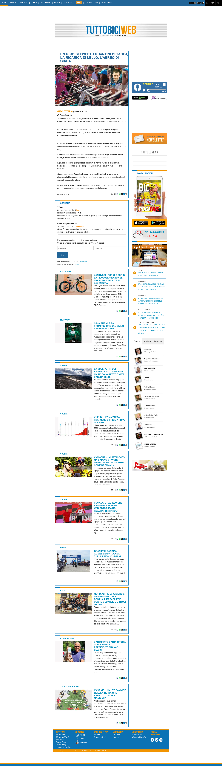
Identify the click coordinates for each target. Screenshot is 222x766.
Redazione (60, 739)
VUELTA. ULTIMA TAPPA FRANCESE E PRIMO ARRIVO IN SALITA (109, 420)
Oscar (81, 738)
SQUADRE (24, 3)
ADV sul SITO (137, 734)
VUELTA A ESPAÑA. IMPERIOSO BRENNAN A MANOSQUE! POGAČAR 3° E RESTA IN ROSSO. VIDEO (151, 315)
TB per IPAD (60, 734)
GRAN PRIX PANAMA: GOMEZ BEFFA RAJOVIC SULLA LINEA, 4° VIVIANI (107, 553)
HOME (4, 3)
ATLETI (34, 3)
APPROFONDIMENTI (69, 686)
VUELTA (64, 365)
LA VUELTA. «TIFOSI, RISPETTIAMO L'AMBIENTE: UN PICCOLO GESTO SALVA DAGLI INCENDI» (109, 372)
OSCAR (57, 3)
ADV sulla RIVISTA (139, 737)
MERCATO (65, 319)
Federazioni (158, 341)
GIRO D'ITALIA (65, 111)
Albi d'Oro (83, 742)
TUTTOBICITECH (92, 3)
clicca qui (83, 261)
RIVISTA (13, 3)
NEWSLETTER (107, 3)
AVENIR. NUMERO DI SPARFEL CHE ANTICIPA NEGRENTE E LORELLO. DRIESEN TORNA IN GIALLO (151, 301)
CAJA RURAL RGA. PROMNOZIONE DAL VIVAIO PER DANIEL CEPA (109, 326)
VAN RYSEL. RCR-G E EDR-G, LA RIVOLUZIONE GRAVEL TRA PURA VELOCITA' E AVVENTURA (109, 279)
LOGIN (63, 255)
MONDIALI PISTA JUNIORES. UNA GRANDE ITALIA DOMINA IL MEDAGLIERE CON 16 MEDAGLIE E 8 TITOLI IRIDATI (110, 599)
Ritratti (82, 735)
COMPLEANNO (67, 638)
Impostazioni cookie (63, 747)
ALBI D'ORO (68, 3)
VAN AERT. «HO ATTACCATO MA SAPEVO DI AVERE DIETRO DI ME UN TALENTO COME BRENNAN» (109, 461)
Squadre (97, 734)
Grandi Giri (147, 341)
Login (211, 2)
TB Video (116, 734)
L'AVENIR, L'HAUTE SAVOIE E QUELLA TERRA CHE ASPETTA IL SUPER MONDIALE (110, 694)
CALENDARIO (45, 3)
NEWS (63, 547)
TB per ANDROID (62, 737)
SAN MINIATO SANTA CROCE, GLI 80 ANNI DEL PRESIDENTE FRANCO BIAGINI (110, 645)
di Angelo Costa (65, 114)
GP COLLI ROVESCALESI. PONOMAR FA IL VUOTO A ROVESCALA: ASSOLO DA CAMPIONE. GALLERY (151, 287)
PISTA (63, 590)
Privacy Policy (61, 742)
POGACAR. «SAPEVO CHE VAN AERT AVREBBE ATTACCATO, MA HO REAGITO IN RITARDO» (108, 506)
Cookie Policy (61, 744)
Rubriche (137, 341)
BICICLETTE (65, 271)
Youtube (116, 737)
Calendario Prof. (100, 737)
